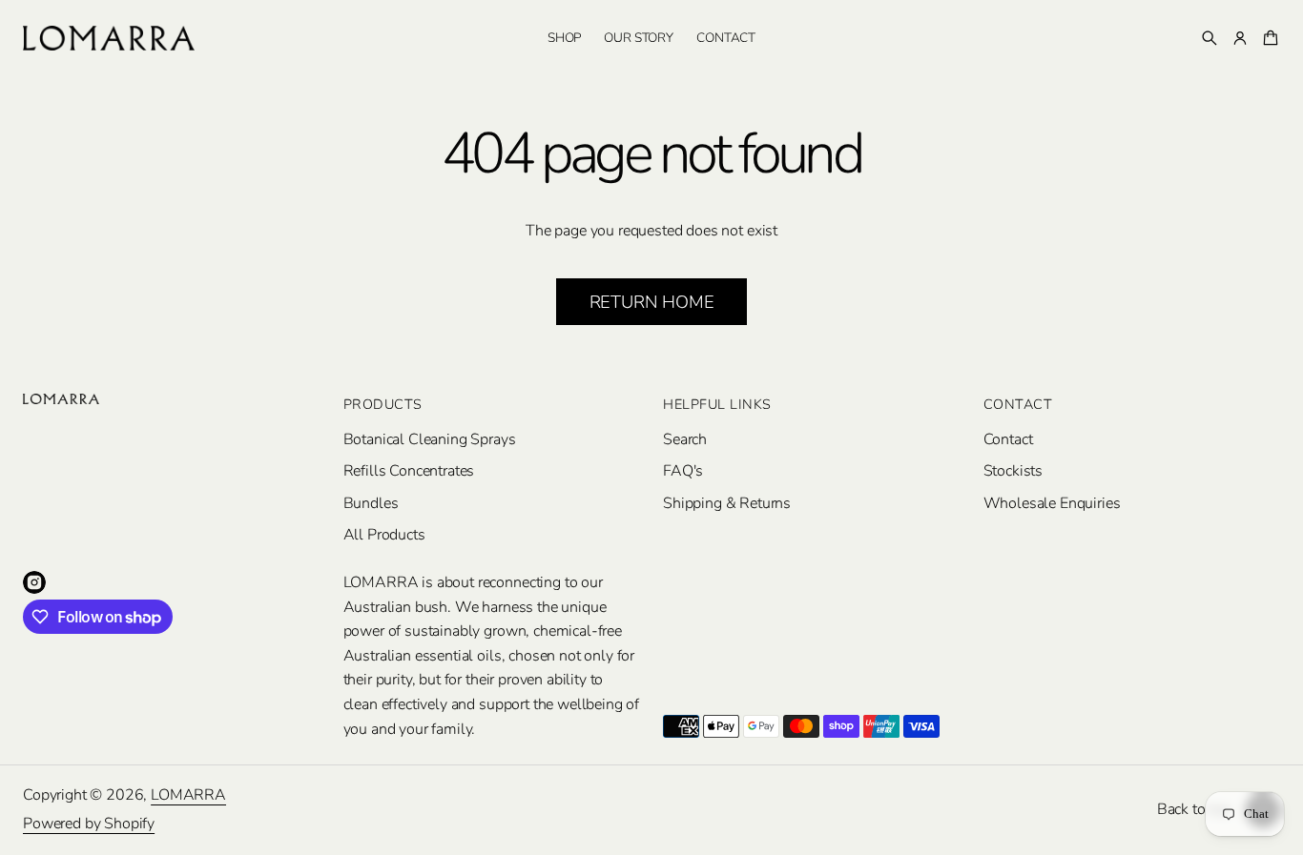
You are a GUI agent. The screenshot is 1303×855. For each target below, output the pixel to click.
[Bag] (1267, 38)
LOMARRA (188, 794)
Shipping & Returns (727, 503)
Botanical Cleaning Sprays (429, 439)
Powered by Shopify (89, 823)
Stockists (1013, 470)
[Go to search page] (1209, 38)
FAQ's (683, 470)
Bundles (371, 503)
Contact (1008, 439)
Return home (651, 302)
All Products (384, 534)
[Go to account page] (1240, 38)
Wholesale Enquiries (1052, 503)
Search (685, 439)
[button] (1209, 38)
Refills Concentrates (409, 470)
